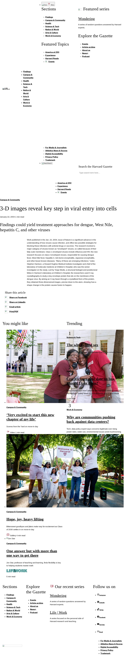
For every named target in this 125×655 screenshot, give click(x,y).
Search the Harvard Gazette (95, 166)
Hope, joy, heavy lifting (25, 519)
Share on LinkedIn (17, 302)
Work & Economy (74, 409)
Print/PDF (13, 311)
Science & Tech (73, 337)
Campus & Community (10, 200)
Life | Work (58, 612)
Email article (15, 307)
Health (69, 371)
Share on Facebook (18, 297)
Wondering (86, 19)
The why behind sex (82, 345)
